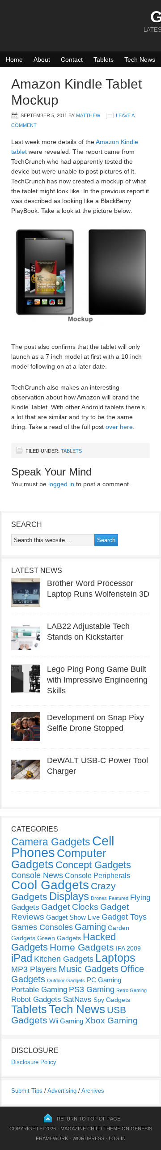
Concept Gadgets (93, 864)
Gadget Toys (124, 916)
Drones (99, 898)
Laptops (115, 957)
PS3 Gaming (91, 989)
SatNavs (77, 999)
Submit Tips (26, 1090)
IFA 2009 (128, 948)
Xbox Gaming (111, 1020)
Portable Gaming (39, 989)
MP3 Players (34, 969)
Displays (69, 896)
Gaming (90, 927)
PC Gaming (104, 980)
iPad (21, 958)
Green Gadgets (59, 938)
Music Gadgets (89, 969)
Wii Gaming (66, 1021)
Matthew (88, 115)
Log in (117, 1138)
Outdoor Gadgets (66, 980)
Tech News (139, 59)
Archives (92, 1090)
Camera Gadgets (50, 842)
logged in (61, 484)
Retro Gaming (131, 990)
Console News (37, 875)
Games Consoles (42, 927)
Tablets (103, 59)
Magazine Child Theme (90, 1128)
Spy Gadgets (111, 999)
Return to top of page (88, 1118)
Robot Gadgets (36, 999)
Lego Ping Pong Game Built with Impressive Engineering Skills (97, 680)
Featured (118, 898)
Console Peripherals (97, 875)
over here (119, 426)
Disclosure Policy (33, 1062)
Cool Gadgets (50, 885)
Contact (72, 59)
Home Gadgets (82, 947)
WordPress (88, 1138)
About (42, 59)
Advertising (61, 1090)
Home (14, 59)
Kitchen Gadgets (63, 959)
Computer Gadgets (58, 858)
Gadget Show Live (73, 917)
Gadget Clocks (69, 907)
